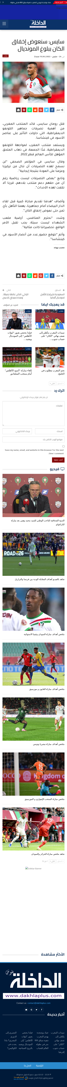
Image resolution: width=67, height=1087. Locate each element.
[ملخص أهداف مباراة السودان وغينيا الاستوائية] (33, 609)
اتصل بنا (27, 1065)
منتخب (5, 56)
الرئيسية (39, 1065)
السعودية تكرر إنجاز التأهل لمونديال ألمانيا (52, 296)
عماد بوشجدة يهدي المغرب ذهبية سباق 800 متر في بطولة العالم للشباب (26, 2)
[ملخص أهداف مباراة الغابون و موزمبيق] (33, 664)
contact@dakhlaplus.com (39, 1003)
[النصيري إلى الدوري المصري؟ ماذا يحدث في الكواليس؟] (9, 1024)
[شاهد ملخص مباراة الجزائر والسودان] (33, 829)
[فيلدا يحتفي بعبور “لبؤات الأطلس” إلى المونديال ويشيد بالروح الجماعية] (17, 319)
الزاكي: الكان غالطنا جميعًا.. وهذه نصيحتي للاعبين (15, 296)
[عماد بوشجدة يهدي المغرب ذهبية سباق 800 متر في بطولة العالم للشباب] (41, 1024)
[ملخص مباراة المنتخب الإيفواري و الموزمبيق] (33, 774)
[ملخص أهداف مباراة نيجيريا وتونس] (33, 719)
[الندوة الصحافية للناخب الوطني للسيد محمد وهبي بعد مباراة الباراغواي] (33, 495)
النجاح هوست (33, 1078)
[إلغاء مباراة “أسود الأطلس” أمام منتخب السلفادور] (17, 357)
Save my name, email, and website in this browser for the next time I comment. (34, 451)
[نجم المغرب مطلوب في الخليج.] (50, 357)
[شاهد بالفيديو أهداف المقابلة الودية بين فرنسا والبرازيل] (33, 554)
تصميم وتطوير (48, 1078)
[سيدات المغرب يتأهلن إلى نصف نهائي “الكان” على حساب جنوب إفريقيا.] (50, 319)
